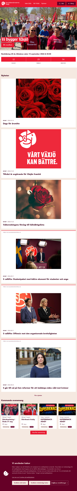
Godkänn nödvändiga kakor (39, 483)
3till (49, 3)
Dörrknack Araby (28, 419)
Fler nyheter (38, 395)
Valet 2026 (28, 3)
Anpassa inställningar (58, 483)
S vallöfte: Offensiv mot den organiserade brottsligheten (30, 333)
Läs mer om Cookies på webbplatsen (23, 477)
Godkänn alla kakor (20, 483)
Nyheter (43, 3)
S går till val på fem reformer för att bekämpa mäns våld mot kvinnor (35, 388)
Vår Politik (36, 3)
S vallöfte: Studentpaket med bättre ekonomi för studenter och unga (35, 279)
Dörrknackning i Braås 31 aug (8, 420)
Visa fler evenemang (38, 432)
